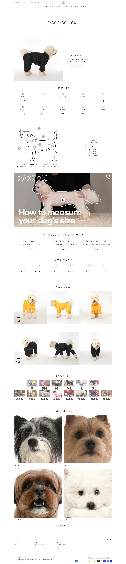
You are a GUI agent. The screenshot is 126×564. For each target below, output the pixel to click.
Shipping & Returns (40, 549)
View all (63, 525)
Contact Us (38, 542)
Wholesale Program (62, 544)
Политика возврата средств (31, 559)
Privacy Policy (39, 546)
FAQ (58, 549)
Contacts (59, 542)
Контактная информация (42, 561)
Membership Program (20, 551)
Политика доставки (31, 561)
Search (16, 542)
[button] (104, 2)
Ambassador (17, 549)
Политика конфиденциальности (46, 559)
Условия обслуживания (20, 561)
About (15, 544)
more (29, 248)
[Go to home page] (63, 2)
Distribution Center (62, 546)
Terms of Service (39, 544)
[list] (63, 105)
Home (60, 17)
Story (15, 546)
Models (64, 17)
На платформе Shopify (19, 559)
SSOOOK (19, 557)
